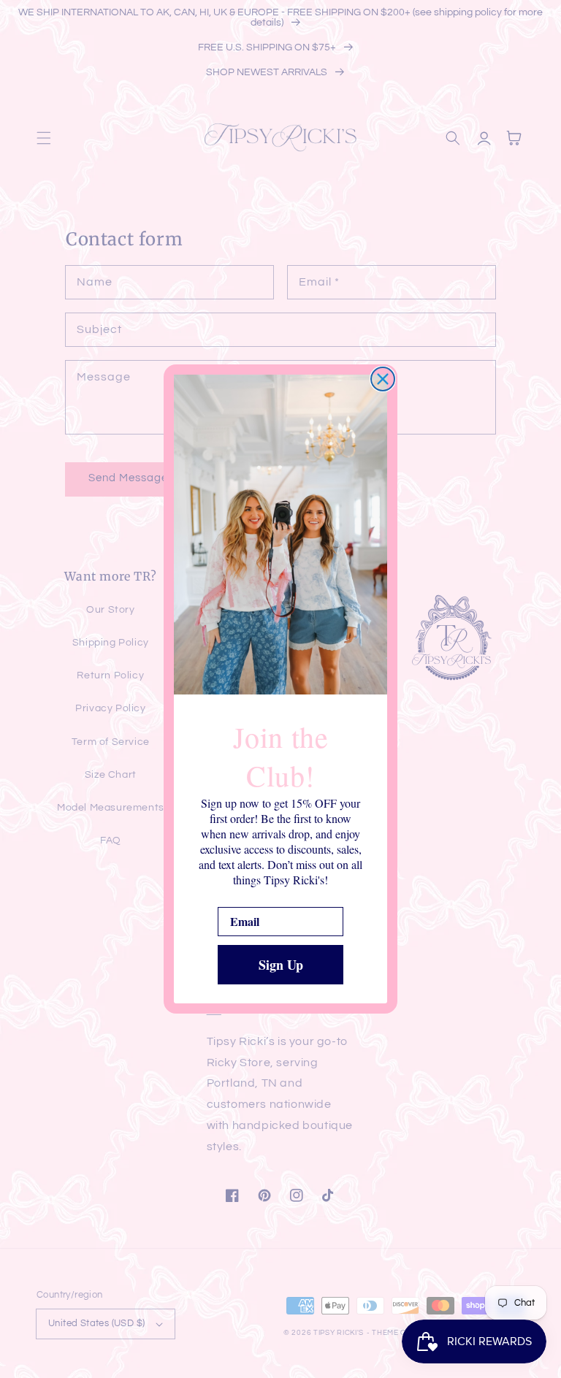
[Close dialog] (382, 379)
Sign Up (281, 964)
